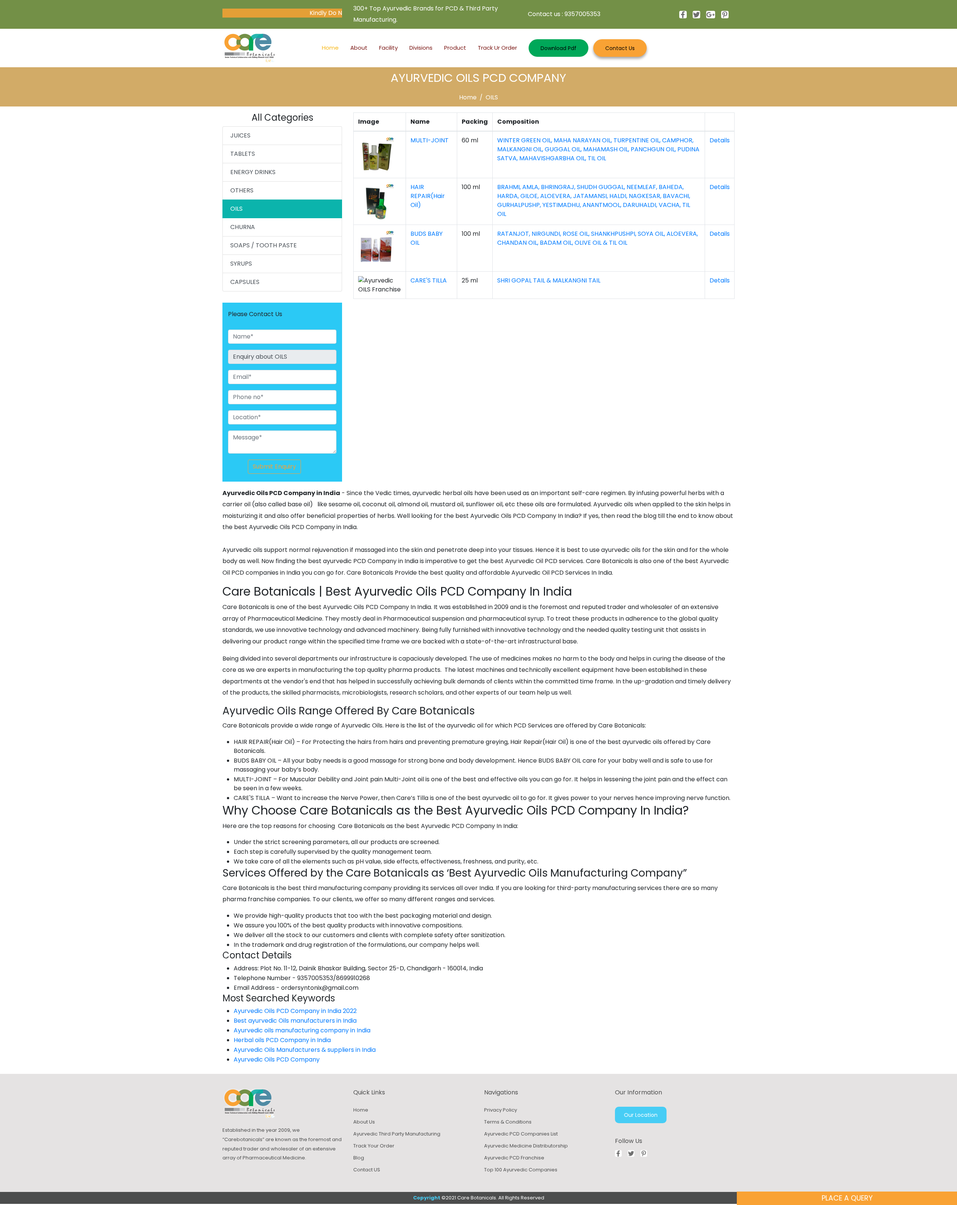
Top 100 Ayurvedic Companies (520, 1169)
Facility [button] (388, 48)
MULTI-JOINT (429, 140)
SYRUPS (241, 263)
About (358, 48)
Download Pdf (558, 48)
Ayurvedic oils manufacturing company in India (302, 1030)
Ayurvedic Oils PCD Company (277, 1059)
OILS (492, 97)
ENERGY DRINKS (253, 172)
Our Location (641, 1115)
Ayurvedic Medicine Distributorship (526, 1145)
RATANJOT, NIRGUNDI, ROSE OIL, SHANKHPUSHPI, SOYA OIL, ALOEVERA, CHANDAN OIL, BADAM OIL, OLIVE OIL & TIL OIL (597, 238)
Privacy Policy (500, 1109)
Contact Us (620, 48)
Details (720, 140)
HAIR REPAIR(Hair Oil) (427, 196)
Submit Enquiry (274, 466)
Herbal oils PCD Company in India (282, 1040)
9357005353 (582, 14)
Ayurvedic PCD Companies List (521, 1133)
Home (330, 47)
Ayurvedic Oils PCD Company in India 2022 (295, 1011)
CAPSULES (244, 282)
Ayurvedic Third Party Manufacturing (396, 1133)
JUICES (240, 135)
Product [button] (455, 48)
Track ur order (497, 48)
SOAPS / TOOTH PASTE (263, 245)
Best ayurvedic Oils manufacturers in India (295, 1020)
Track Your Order (373, 1145)
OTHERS (241, 190)
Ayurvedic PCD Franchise (514, 1157)
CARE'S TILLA (428, 280)
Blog (358, 1157)
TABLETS (242, 153)
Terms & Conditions (508, 1121)
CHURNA (242, 227)
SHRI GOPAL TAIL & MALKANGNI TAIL (548, 280)
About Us (364, 1121)
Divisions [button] (421, 48)
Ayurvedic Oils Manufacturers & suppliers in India (305, 1049)
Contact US (366, 1169)
